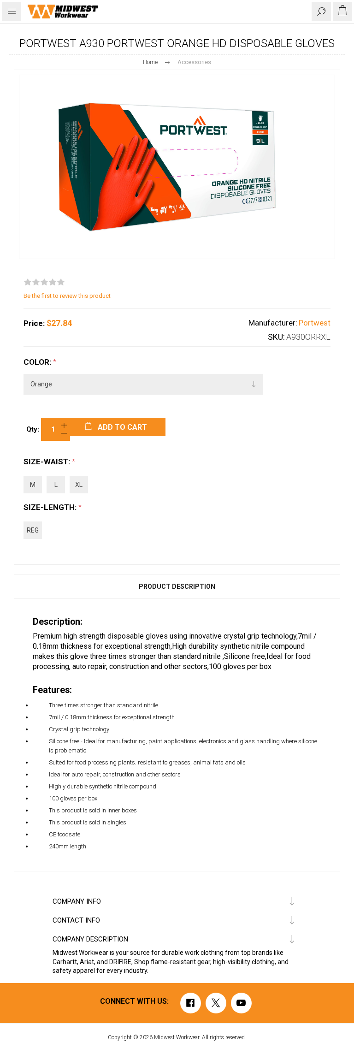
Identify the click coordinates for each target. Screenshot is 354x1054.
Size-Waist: (48, 461)
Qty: (32, 429)
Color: (38, 362)
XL (79, 484)
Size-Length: (51, 507)
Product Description (177, 586)
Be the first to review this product (67, 295)
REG (33, 530)
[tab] (177, 586)
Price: (34, 323)
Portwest (314, 322)
